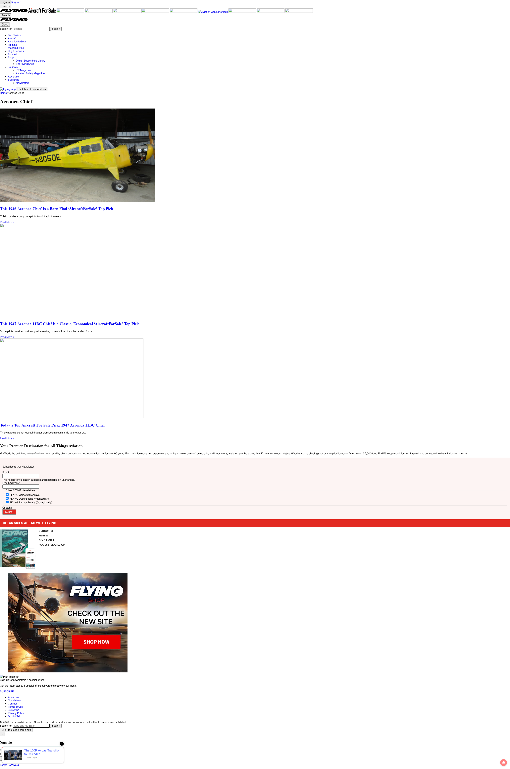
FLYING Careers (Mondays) (25, 494)
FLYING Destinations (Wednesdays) (29, 498)
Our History (14, 700)
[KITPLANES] (155, 11)
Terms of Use (15, 706)
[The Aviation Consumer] (213, 11)
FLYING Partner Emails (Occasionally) (31, 502)
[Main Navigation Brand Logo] (14, 21)
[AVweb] (99, 11)
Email (5, 472)
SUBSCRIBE (46, 530)
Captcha (7, 507)
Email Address (11, 482)
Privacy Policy (16, 713)
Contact (12, 703)
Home (3, 92)
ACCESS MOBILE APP (52, 544)
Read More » (7, 222)
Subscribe (13, 709)
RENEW (43, 535)
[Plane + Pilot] (184, 11)
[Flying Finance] (243, 11)
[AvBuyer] (127, 11)
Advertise (13, 697)
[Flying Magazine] (14, 11)
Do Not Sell (14, 716)
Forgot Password (9, 764)
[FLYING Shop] (299, 11)
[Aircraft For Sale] (42, 11)
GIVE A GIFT (47, 540)
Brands (6, 6)
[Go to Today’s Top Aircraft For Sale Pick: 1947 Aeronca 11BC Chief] (255, 379)
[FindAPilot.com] (271, 11)
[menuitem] (259, 35)
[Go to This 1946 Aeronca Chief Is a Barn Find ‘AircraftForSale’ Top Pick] (255, 156)
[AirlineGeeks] (71, 11)
